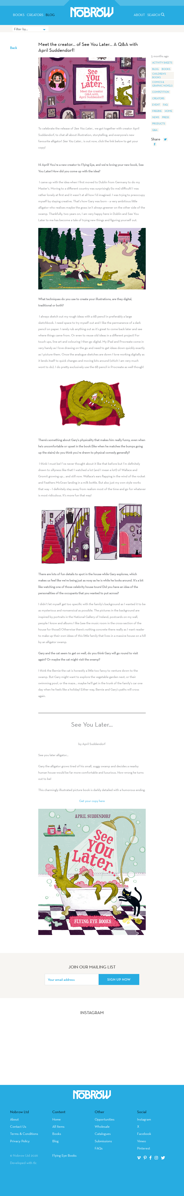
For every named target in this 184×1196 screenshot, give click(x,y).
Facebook (144, 1133)
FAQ (165, 104)
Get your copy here (92, 801)
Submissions (103, 1141)
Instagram (144, 1119)
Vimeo (141, 1141)
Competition (160, 91)
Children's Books (159, 75)
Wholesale (102, 1126)
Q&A (154, 130)
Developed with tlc (23, 1163)
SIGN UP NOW (119, 979)
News (155, 117)
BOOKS (18, 15)
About (139, 15)
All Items (58, 1126)
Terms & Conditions (24, 1133)
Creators (35, 15)
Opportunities (104, 1119)
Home (168, 111)
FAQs (99, 1148)
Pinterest (143, 1148)
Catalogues (103, 1133)
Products (158, 123)
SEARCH (154, 15)
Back (13, 47)
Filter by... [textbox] (21, 29)
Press (165, 117)
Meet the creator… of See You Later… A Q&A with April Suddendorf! (88, 47)
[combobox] (31, 28)
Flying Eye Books (64, 1155)
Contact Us (18, 1126)
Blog (50, 15)
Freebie (157, 111)
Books (166, 69)
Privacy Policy (20, 1141)
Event (156, 104)
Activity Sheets (162, 62)
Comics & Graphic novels (162, 83)
